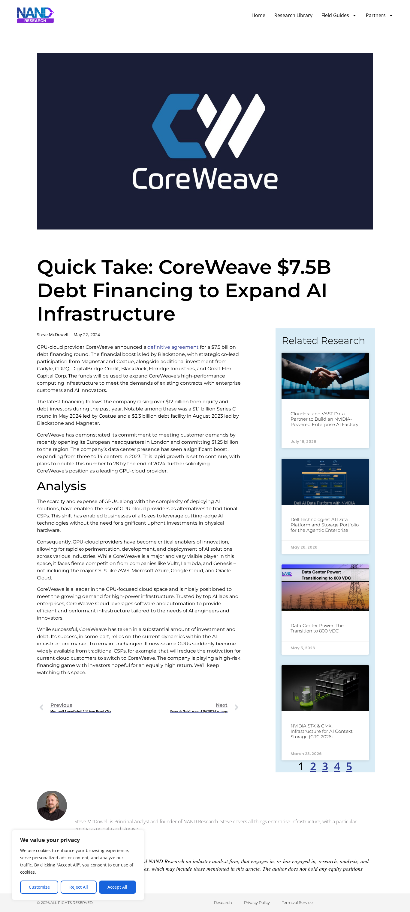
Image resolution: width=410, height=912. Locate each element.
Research (223, 902)
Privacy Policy (257, 902)
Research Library (293, 15)
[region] (78, 865)
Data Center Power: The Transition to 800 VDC (317, 628)
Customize (39, 887)
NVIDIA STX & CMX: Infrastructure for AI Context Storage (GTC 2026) (322, 731)
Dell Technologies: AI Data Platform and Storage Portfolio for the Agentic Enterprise (325, 525)
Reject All (78, 887)
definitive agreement (173, 347)
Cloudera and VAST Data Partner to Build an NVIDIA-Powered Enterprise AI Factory (324, 419)
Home (258, 15)
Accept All (117, 887)
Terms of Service (297, 902)
